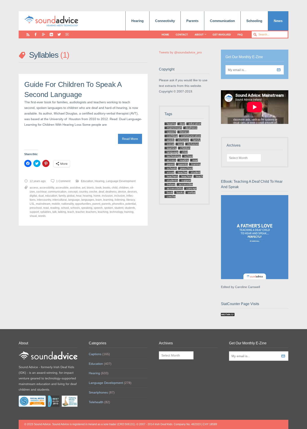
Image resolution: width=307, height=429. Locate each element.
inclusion (107, 195)
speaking (86, 207)
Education (87, 181)
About (199, 34)
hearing (87, 195)
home (96, 195)
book (99, 187)
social (170, 144)
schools (75, 207)
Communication (222, 21)
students (130, 207)
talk (54, 211)
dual (41, 195)
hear (78, 195)
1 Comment (63, 181)
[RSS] (28, 34)
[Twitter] (59, 34)
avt (83, 187)
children (124, 187)
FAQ (240, 34)
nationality (67, 203)
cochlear (41, 191)
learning (108, 199)
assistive (75, 187)
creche (93, 191)
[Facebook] (36, 34)
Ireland (171, 184)
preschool (36, 207)
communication (57, 191)
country (83, 191)
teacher (80, 211)
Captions (95, 354)
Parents (192, 21)
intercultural (59, 199)
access (34, 187)
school (65, 207)
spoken (108, 207)
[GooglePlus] (43, 34)
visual (33, 216)
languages (87, 199)
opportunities (83, 203)
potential (130, 203)
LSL (32, 203)
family (62, 195)
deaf (101, 191)
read (46, 207)
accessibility (47, 187)
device (122, 191)
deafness (111, 191)
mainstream (43, 203)
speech (98, 207)
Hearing (137, 21)
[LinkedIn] (51, 34)
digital (33, 195)
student (118, 207)
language (74, 199)
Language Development (121, 181)
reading (55, 207)
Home (165, 34)
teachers (91, 211)
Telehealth (96, 402)
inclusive (119, 195)
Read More (130, 139)
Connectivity (165, 21)
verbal (192, 192)
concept (73, 191)
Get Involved (222, 34)
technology (116, 211)
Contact (182, 34)
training (128, 211)
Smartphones (98, 392)
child (115, 187)
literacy (130, 199)
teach (70, 211)
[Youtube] (67, 34)
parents (106, 203)
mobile (56, 203)
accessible (62, 187)
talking (62, 211)
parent (96, 203)
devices (132, 191)
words (42, 216)
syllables (45, 211)
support (34, 211)
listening (120, 199)
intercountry (44, 199)
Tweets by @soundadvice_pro (180, 52)
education (51, 195)
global (71, 195)
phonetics (118, 203)
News (278, 21)
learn (99, 199)
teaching (103, 211)
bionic (90, 187)
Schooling (254, 21)
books (106, 187)
